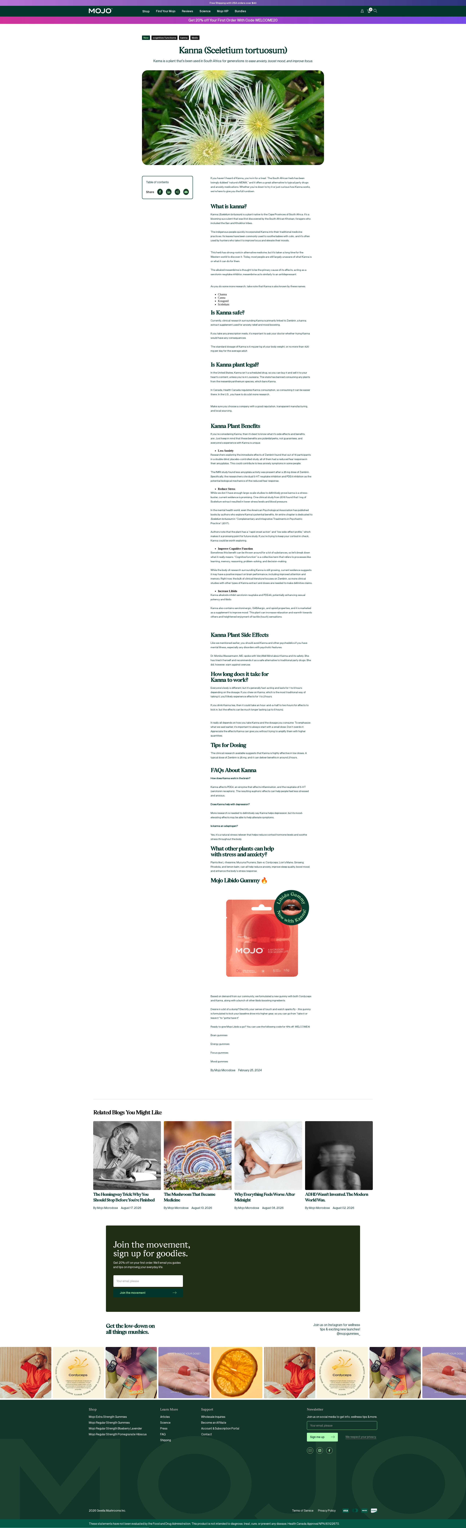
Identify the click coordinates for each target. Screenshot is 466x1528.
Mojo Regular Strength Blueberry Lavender (115, 1428)
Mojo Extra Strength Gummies (108, 1417)
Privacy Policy (327, 1510)
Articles (165, 1417)
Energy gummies (220, 1043)
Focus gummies (219, 1052)
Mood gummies (219, 1061)
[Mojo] (100, 12)
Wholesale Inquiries (213, 1417)
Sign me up (317, 1437)
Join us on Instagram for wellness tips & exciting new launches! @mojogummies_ (336, 1329)
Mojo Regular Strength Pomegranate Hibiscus (118, 1434)
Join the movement (132, 1293)
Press (163, 1428)
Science (205, 11)
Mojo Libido (232, 1026)
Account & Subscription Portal (220, 1428)
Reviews (187, 11)
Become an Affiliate (213, 1422)
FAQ (163, 1434)
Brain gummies (219, 1035)
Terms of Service (302, 1510)
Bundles (240, 11)
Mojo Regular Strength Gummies (109, 1422)
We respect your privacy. (360, 1437)
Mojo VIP (222, 11)
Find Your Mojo (165, 11)
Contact (206, 1434)
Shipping (165, 1440)
